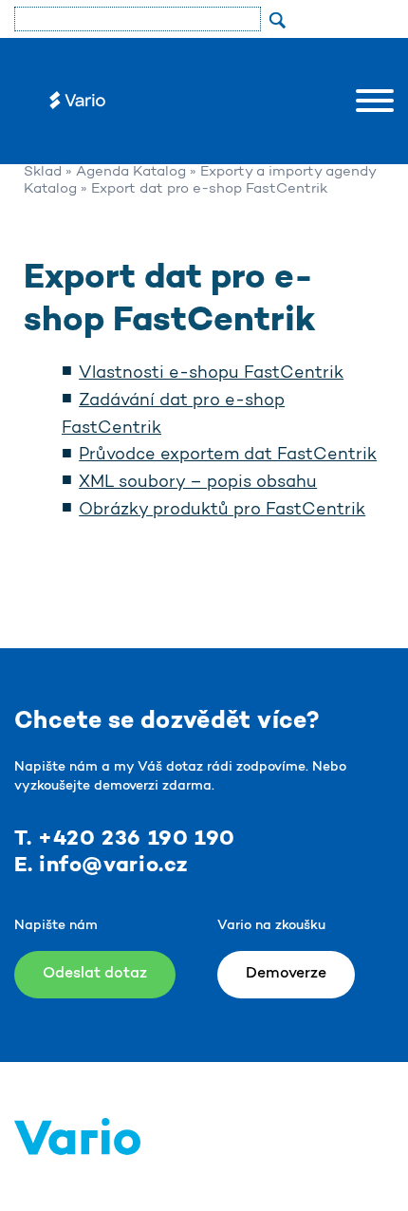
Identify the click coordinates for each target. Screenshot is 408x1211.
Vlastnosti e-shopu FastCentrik (211, 373)
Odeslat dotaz (95, 973)
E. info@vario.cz (101, 865)
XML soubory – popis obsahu (198, 483)
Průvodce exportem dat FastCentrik (228, 455)
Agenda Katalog (131, 172)
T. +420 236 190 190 (124, 839)
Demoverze (286, 973)
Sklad (43, 172)
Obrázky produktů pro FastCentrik (222, 510)
